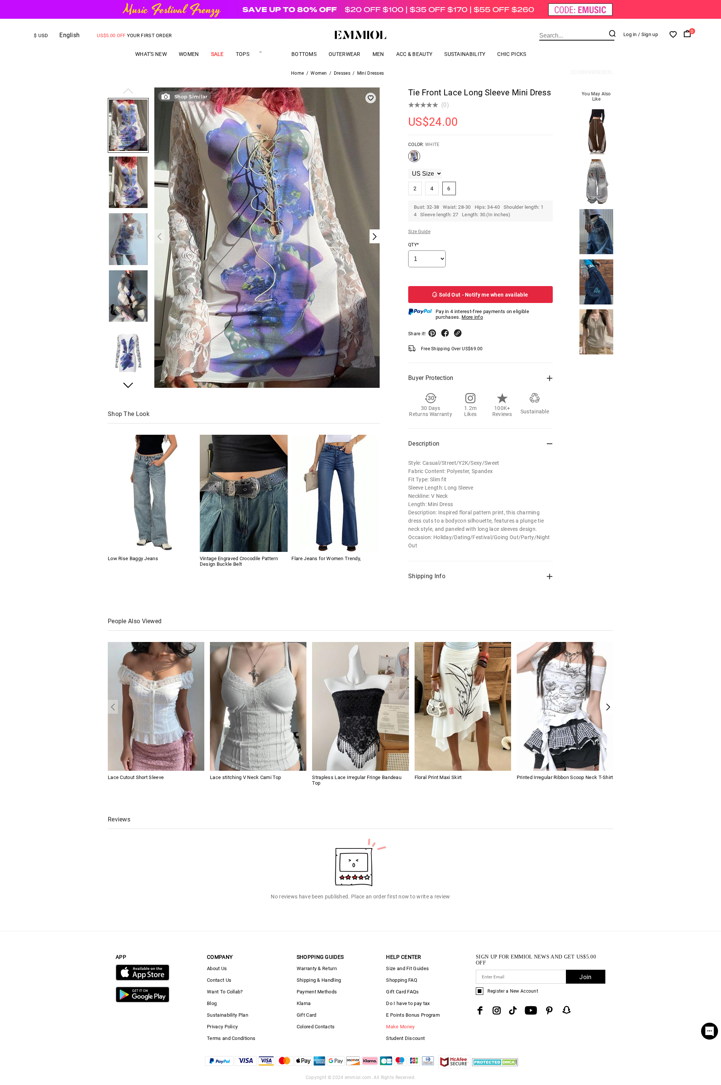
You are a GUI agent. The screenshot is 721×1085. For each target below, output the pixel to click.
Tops (242, 54)
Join (585, 977)
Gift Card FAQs (402, 992)
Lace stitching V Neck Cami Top (245, 777)
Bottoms (304, 54)
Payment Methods (317, 992)
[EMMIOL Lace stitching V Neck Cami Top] (258, 706)
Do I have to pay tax (408, 1003)
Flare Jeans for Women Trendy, (326, 558)
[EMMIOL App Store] (142, 979)
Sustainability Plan (227, 1015)
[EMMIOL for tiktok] (512, 1010)
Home (297, 73)
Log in (630, 34)
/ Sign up (648, 34)
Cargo (270, 54)
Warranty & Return (317, 968)
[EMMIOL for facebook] (480, 1010)
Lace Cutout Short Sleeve (136, 777)
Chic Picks (511, 54)
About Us (217, 968)
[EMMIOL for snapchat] (567, 1010)
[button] (128, 91)
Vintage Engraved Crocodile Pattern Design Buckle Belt (239, 561)
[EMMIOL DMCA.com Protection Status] (495, 1066)
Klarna (304, 1003)
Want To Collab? (225, 992)
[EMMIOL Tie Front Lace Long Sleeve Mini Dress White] (414, 159)
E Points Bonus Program (413, 1015)
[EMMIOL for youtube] (531, 1010)
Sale (217, 54)
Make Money (400, 1026)
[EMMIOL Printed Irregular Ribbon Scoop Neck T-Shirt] (565, 706)
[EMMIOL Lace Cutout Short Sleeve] (156, 706)
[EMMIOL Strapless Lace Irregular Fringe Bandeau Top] (360, 706)
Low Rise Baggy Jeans (133, 558)
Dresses (342, 73)
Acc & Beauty (414, 54)
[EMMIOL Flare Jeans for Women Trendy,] (335, 493)
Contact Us (219, 980)
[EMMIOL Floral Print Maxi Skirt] (463, 706)
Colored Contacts (316, 1026)
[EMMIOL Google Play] (142, 1001)
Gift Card (307, 1015)
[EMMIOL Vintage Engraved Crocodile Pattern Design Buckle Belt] (244, 493)
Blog (212, 1003)
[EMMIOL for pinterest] (549, 1010)
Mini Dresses (370, 73)
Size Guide (419, 231)
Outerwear (344, 54)
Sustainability (464, 54)
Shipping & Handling (319, 980)
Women (189, 54)
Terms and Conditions (231, 1038)
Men (378, 54)
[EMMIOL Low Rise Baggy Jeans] (152, 493)
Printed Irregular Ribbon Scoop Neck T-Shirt (565, 777)
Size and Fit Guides (407, 968)
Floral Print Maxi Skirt (438, 777)
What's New (151, 54)
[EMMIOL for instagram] (497, 1010)
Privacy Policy (222, 1026)
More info (472, 317)
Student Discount (405, 1038)
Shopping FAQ (401, 980)
